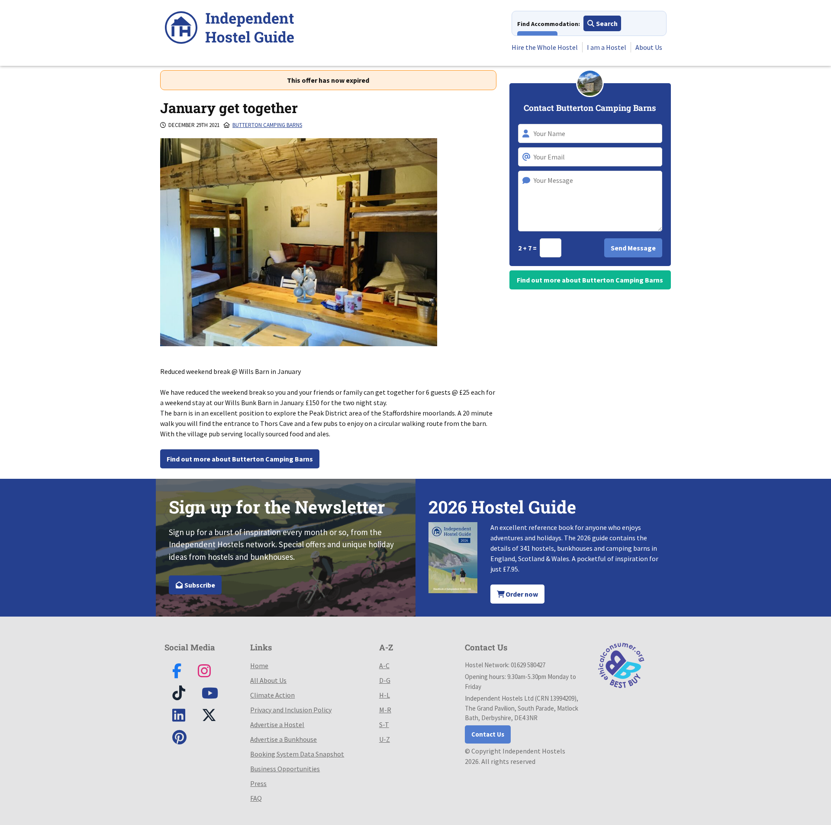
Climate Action (272, 695)
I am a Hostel (606, 47)
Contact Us (487, 734)
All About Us (268, 680)
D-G (384, 680)
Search (606, 23)
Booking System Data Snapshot (297, 754)
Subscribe (199, 585)
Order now (521, 594)
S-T (384, 724)
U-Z (384, 739)
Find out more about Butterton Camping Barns (240, 459)
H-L (384, 695)
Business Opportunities (285, 768)
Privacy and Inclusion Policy (291, 709)
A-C (384, 665)
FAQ (256, 798)
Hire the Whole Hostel (545, 47)
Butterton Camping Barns (267, 125)
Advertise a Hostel (277, 724)
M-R (385, 709)
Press (258, 783)
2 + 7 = (528, 248)
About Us (648, 47)
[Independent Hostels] (229, 29)
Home (259, 665)
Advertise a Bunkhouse (283, 739)
